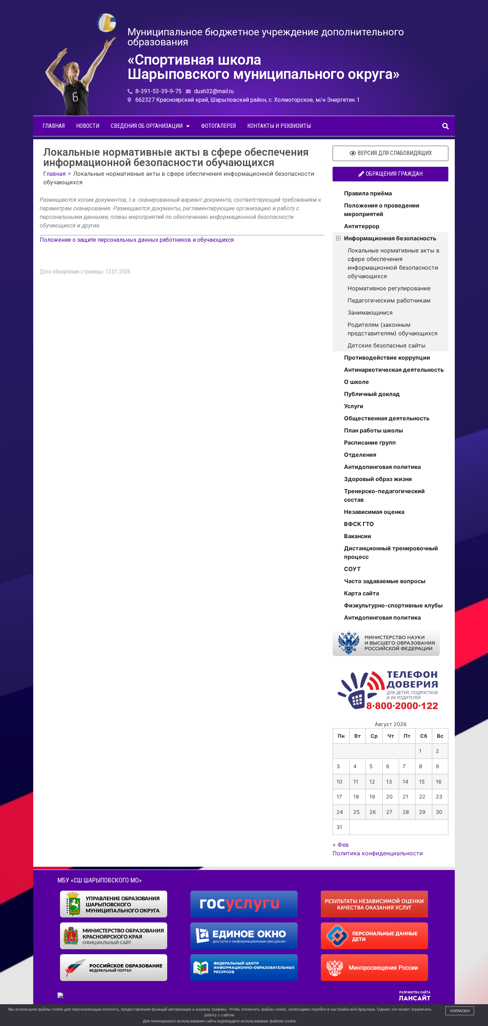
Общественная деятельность (386, 418)
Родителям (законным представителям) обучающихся (393, 329)
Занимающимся (370, 312)
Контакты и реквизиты (279, 125)
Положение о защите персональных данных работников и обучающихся (137, 239)
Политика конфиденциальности (378, 853)
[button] (445, 126)
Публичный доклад (372, 393)
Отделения (360, 454)
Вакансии (357, 536)
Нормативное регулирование (389, 288)
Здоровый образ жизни (378, 478)
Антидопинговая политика (382, 466)
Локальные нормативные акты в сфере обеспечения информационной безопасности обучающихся (393, 263)
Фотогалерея (218, 125)
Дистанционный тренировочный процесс (391, 552)
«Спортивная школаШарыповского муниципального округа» (264, 66)
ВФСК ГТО (359, 523)
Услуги (353, 406)
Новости (87, 125)
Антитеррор (361, 226)
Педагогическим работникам (389, 300)
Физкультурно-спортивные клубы (393, 605)
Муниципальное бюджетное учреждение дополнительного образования (266, 37)
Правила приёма (368, 193)
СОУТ (352, 568)
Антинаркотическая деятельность (394, 369)
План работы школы (373, 430)
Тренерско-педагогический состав (384, 495)
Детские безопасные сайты (386, 345)
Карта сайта (361, 593)
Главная (54, 125)
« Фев (341, 844)
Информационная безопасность (390, 238)
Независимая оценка (374, 511)
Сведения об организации (147, 125)
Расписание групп (370, 442)
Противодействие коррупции (387, 357)
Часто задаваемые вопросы (384, 581)
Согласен (459, 1011)
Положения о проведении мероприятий (381, 209)
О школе (356, 381)
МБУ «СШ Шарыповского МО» (100, 880)
